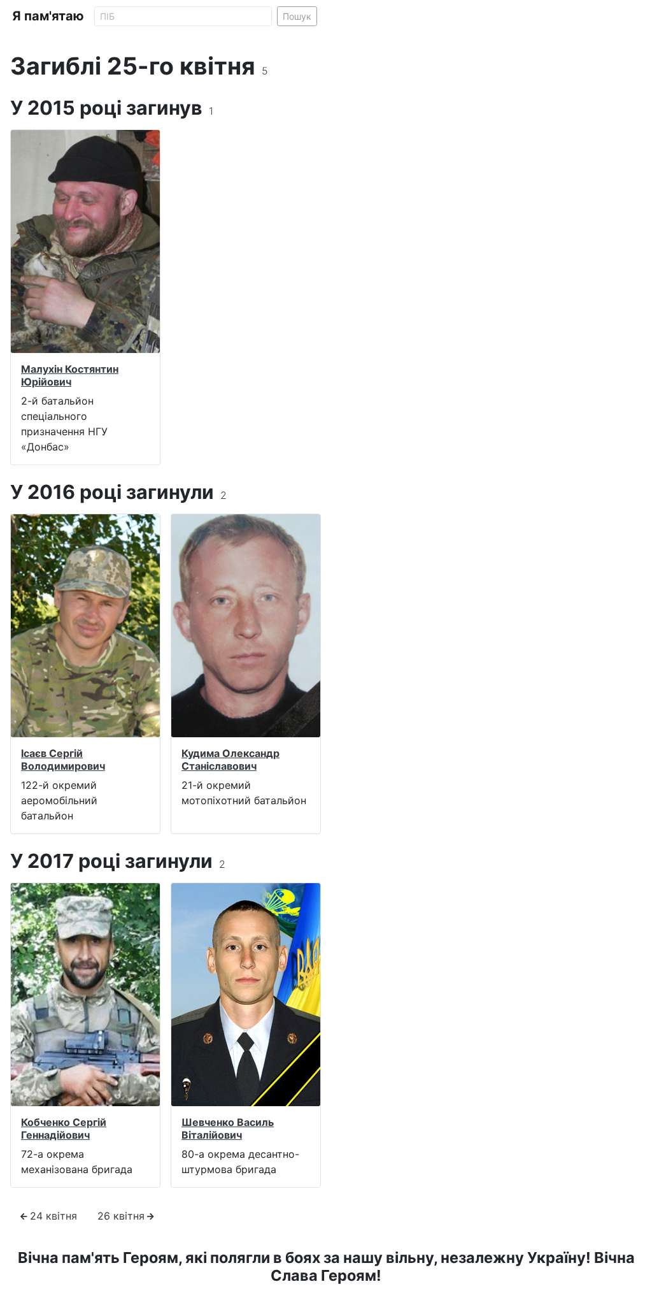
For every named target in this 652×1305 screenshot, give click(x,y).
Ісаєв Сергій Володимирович (63, 759)
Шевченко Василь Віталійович (227, 1128)
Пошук (297, 16)
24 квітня (53, 1215)
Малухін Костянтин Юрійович (69, 375)
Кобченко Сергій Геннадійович (63, 1128)
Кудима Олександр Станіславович (230, 759)
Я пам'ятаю (48, 16)
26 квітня (121, 1215)
